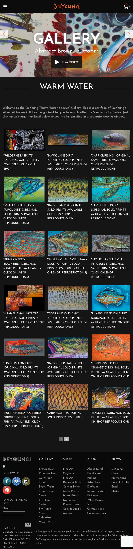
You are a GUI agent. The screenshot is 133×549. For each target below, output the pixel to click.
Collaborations (96, 513)
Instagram (26, 481)
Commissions (95, 509)
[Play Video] (67, 62)
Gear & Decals (72, 509)
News (116, 459)
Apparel (68, 513)
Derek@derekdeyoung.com (17, 532)
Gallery (46, 459)
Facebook (7, 481)
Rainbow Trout (48, 473)
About (92, 459)
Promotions (118, 478)
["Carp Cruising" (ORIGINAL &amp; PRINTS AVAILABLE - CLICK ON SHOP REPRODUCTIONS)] (112, 140)
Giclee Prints (71, 491)
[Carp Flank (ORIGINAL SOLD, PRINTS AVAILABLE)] (68, 397)
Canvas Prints (72, 486)
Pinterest (7, 490)
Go (28, 524)
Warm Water (47, 522)
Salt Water (45, 517)
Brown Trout (47, 469)
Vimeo (16, 481)
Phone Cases (71, 504)
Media (115, 491)
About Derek (95, 469)
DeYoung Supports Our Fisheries (96, 491)
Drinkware (69, 500)
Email (6, 508)
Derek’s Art (94, 473)
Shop (67, 459)
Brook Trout (46, 486)
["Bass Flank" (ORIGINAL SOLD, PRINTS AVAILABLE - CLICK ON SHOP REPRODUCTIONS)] (68, 189)
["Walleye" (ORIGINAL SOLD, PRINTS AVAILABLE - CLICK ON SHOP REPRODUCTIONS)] (112, 397)
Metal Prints (71, 495)
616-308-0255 (22, 535)
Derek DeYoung (66, 6)
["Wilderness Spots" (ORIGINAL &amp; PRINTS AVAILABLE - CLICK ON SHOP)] (24, 140)
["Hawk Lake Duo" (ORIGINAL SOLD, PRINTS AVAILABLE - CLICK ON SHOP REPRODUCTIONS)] (68, 140)
